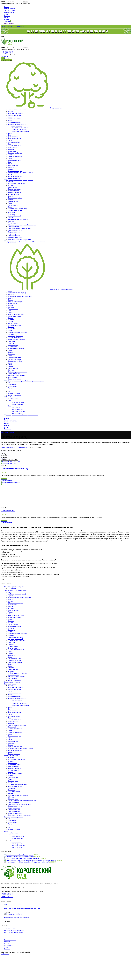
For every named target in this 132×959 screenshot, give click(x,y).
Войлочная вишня (13, 766)
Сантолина (11, 655)
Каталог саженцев (10, 940)
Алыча (10, 691)
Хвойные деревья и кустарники (17, 673)
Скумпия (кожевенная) (14, 658)
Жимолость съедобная (15, 774)
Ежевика (10, 772)
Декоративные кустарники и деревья (16, 447)
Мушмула (11, 723)
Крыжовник (11, 790)
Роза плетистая (16, 842)
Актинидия (11, 757)
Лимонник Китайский (14, 791)
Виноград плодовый (14, 765)
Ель (9, 818)
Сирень (10, 657)
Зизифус (10, 775)
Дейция (10, 612)
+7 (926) (7, 51)
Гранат (10, 707)
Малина (10, 793)
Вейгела (10, 601)
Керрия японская (13, 624)
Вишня (10, 694)
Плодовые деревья (10, 684)
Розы (9, 840)
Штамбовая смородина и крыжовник (19, 815)
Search (25, 1)
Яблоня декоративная (14, 680)
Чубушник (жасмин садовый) (16, 676)
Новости (7, 941)
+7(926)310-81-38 (6, 26)
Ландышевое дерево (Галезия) (17, 633)
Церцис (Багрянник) (14, 675)
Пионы (10, 835)
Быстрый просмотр (6, 480)
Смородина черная (14, 811)
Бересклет (11, 596)
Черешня (10, 745)
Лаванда (10, 632)
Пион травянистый (17, 838)
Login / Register (9, 23)
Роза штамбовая (16, 847)
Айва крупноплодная (14, 689)
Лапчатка (11, 635)
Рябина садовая (13, 799)
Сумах (10, 666)
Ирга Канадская (13, 777)
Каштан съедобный (14, 716)
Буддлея (10, 599)
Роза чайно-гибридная (18, 845)
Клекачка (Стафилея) (14, 626)
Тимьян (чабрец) (13, 669)
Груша (9, 709)
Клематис (11, 628)
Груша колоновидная (14, 712)
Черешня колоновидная (15, 747)
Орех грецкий (12, 727)
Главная (3, 447)
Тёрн (9, 738)
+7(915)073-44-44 (18, 26)
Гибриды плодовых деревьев (17, 698)
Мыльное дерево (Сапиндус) (16, 641)
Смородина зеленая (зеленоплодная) (19, 804)
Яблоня (10, 752)
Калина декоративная (14, 617)
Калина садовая (13, 781)
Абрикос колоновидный (15, 687)
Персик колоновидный (15, 732)
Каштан (10, 623)
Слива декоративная (14, 660)
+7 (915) (7, 53)
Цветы (6, 831)
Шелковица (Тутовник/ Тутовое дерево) (20, 748)
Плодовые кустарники (11, 756)
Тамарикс (11, 667)
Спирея (10, 664)
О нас (6, 947)
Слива (10, 734)
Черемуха (11, 743)
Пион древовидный (17, 836)
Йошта (10, 779)
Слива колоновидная (14, 736)
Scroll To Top (5, 954)
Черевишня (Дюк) (13, 741)
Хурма (10, 739)
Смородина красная (14, 808)
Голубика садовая (13, 770)
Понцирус (11, 644)
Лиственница (12, 820)
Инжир (10, 714)
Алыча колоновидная (14, 693)
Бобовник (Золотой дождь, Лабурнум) (20, 597)
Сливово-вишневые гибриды (20, 702)
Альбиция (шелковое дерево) (17, 594)
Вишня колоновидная (14, 696)
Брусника (10, 761)
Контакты (7, 949)
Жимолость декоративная (16, 615)
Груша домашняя (13, 711)
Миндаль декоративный (15, 639)
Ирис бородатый (13, 833)
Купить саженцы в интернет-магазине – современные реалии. (22, 908)
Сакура (10, 651)
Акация (10, 592)
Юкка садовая (12, 678)
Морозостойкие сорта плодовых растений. (16, 917)
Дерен (10, 614)
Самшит (10, 653)
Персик (10, 730)
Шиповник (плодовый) (15, 813)
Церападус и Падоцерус (18, 703)
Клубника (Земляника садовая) (17, 784)
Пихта (10, 824)
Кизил (10, 783)
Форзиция (11, 671)
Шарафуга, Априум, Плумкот (20, 705)
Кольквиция (11, 630)
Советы (6, 943)
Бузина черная (12, 763)
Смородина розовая (14, 809)
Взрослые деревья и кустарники (14, 587)
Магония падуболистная (15, 637)
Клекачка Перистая (8, 511)
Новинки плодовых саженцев (17, 725)
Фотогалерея (8, 945)
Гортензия (11, 608)
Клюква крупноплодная (15, 786)
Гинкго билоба (12, 605)
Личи (9, 718)
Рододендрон (12, 648)
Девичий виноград (13, 610)
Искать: (3, 2)
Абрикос (10, 685)
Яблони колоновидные (15, 750)
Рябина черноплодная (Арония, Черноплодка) (22, 800)
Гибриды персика (16, 700)
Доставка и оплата (10, 929)
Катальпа (11, 621)
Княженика (11, 788)
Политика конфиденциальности (14, 930)
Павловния (11, 642)
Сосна (9, 826)
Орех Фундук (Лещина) (15, 729)
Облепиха (11, 797)
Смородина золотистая (15, 806)
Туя (9, 827)
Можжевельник (12, 822)
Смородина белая (13, 802)
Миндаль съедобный (14, 720)
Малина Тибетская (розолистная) (18, 795)
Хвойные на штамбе (14, 829)
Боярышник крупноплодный (16, 759)
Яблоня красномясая (14, 754)
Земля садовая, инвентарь (12, 682)
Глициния (10, 606)
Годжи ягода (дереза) (14, 768)
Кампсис (10, 619)
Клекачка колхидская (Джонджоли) (14, 469)
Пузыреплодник (13, 646)
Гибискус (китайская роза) (16, 603)
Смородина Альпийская (15, 662)
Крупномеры (12, 588)
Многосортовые (13, 721)
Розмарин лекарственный (16, 650)
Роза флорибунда (17, 844)
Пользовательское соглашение (13, 932)
